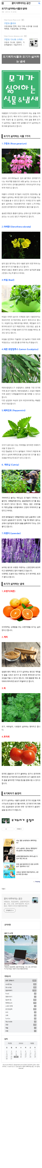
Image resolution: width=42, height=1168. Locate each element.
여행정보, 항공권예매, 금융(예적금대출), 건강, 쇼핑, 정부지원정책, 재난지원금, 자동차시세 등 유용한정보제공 (16, 904)
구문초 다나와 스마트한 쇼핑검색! (14, 39)
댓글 (3, 889)
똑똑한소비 (20, 1003)
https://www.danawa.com (13, 36)
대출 (20, 1028)
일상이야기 (20, 990)
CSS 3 (13, 1066)
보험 (20, 1031)
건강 (3, 12)
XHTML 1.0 (5, 1066)
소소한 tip (20, 984)
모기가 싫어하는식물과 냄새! (14, 8)
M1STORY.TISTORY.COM (28, 1064)
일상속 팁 (20, 1000)
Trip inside (20, 1021)
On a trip (20, 987)
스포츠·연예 (20, 1006)
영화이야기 (20, 996)
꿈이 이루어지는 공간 (21, 3)
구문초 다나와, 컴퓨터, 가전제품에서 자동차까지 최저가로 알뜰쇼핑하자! (14, 43)
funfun (20, 1018)
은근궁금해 (20, 1009)
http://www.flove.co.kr (12, 20)
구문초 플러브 (10, 23)
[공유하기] (8, 829)
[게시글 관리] (11, 829)
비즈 (20, 1012)
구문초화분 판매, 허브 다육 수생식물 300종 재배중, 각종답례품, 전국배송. (21, 27)
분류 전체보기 (20, 980)
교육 (20, 1015)
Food (20, 993)
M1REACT (10, 1064)
